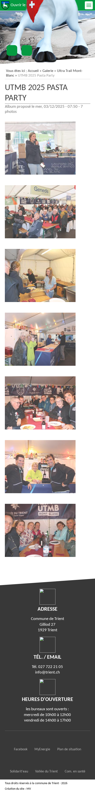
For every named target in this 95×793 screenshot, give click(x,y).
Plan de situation (69, 749)
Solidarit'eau (19, 771)
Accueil (33, 71)
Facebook (20, 749)
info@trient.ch (47, 672)
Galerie (47, 71)
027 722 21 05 (50, 667)
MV (29, 789)
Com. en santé (75, 771)
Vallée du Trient (46, 771)
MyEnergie (42, 749)
